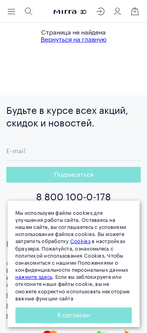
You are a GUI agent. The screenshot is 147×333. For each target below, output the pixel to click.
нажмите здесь (33, 277)
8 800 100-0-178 (73, 197)
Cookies (80, 241)
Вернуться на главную (74, 40)
